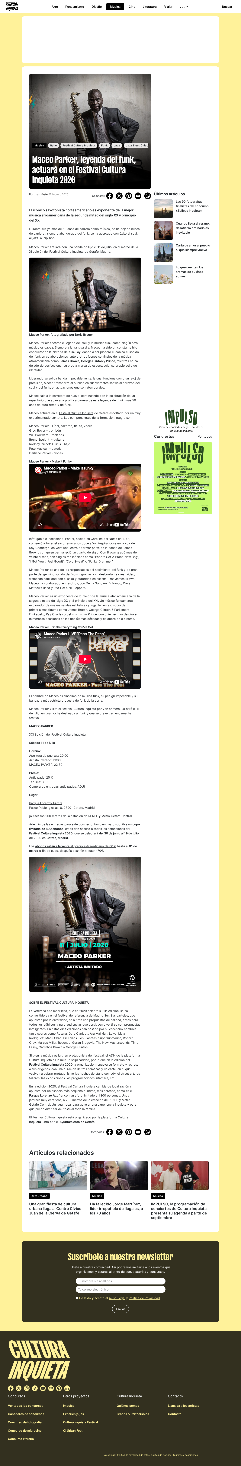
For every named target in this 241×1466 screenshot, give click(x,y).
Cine (132, 6)
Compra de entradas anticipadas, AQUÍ (57, 786)
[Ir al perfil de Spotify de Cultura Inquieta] (51, 1388)
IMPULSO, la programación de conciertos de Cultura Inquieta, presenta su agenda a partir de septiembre (179, 1211)
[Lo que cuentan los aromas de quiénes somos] (163, 274)
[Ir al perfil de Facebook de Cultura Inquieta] (11, 1388)
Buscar (227, 6)
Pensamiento (74, 6)
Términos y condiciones (185, 1455)
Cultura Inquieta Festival (80, 1422)
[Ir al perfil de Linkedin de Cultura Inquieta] (67, 1388)
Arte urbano (39, 1195)
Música (115, 6)
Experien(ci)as (73, 1414)
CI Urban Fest (72, 1430)
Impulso (69, 1406)
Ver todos (205, 436)
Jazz (117, 145)
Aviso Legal (117, 1298)
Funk (104, 145)
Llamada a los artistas (183, 1406)
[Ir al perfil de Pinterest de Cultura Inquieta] (59, 1388)
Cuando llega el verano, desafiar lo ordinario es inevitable (193, 228)
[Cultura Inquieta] (11, 7)
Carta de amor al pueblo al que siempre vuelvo (193, 247)
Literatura (150, 6)
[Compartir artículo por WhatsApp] (147, 195)
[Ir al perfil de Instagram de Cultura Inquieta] (27, 1388)
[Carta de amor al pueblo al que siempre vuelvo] (163, 252)
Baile (53, 145)
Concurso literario (21, 1439)
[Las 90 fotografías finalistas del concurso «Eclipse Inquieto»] (163, 208)
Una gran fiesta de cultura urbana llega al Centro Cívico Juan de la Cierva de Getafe (55, 1208)
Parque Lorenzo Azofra (45, 803)
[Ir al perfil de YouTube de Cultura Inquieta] (43, 1388)
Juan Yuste (41, 194)
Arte (55, 6)
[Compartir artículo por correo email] (138, 195)
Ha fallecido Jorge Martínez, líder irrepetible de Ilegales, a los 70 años (116, 1208)
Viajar (168, 6)
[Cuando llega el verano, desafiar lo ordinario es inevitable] (163, 230)
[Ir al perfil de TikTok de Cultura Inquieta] (35, 1388)
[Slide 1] (181, 512)
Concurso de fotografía (25, 1422)
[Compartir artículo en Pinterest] (128, 195)
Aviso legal (110, 1455)
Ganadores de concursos (26, 1414)
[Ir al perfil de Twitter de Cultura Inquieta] (18, 1388)
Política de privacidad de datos (133, 1455)
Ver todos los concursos (25, 1406)
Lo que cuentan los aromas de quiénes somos (189, 271)
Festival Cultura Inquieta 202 (50, 833)
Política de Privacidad (144, 1298)
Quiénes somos (128, 1406)
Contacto (175, 1414)
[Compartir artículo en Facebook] (109, 195)
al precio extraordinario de (75, 846)
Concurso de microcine (24, 1430)
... (183, 6)
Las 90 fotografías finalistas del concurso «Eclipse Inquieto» (192, 206)
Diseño (97, 6)
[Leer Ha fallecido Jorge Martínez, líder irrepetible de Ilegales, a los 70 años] (119, 1175)
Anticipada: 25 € (41, 777)
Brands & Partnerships (133, 1414)
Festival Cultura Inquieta (79, 145)
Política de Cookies (161, 1455)
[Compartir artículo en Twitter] (119, 195)
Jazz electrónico (137, 145)
